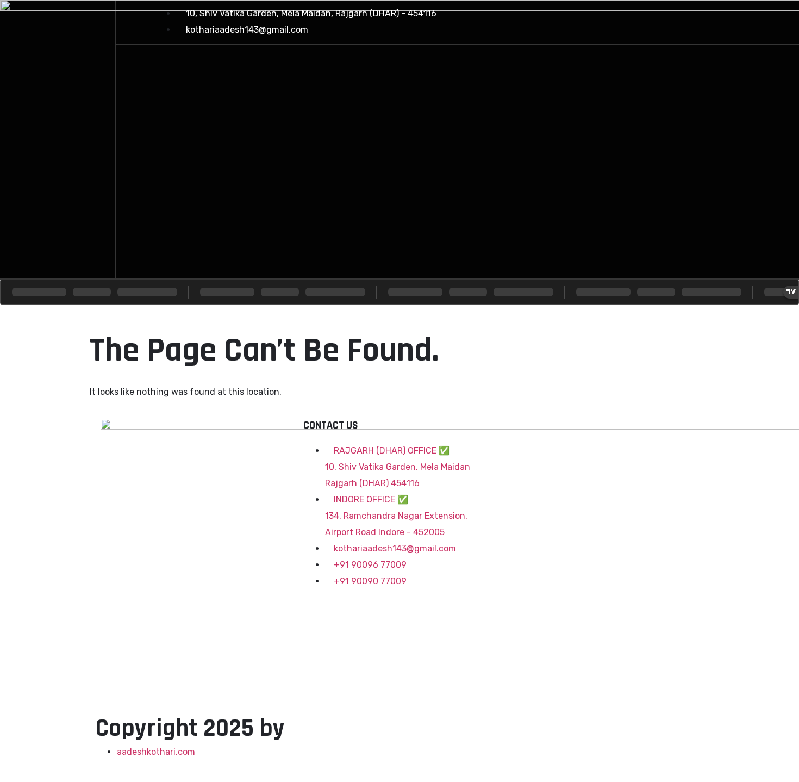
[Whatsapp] (743, 19)
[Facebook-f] (625, 19)
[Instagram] (664, 19)
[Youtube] (703, 19)
